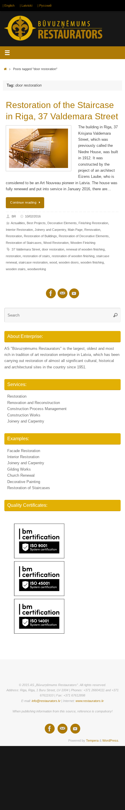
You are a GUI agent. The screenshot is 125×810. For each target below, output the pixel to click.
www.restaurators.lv (90, 701)
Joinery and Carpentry (50, 229)
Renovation (92, 229)
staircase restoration (33, 262)
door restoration (53, 249)
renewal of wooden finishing (85, 249)
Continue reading (23, 202)
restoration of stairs (36, 256)
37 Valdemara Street (26, 249)
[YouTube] (74, 293)
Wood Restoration (56, 242)
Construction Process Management (37, 409)
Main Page (75, 229)
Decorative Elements (62, 223)
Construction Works (23, 415)
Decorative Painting (23, 482)
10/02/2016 (33, 216)
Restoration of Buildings (40, 236)
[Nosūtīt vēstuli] (62, 293)
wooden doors (69, 262)
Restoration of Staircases (24, 242)
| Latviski (26, 5)
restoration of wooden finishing (73, 256)
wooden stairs (16, 269)
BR (14, 216)
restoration (13, 256)
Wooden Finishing (82, 242)
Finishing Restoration (93, 223)
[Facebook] (51, 293)
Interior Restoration (19, 229)
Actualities (18, 223)
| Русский (44, 5)
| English (9, 5)
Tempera (92, 740)
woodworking (36, 269)
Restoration (14, 236)
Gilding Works (19, 469)
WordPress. (110, 740)
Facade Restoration (23, 451)
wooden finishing (92, 262)
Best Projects (36, 223)
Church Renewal (21, 475)
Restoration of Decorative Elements (84, 236)
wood (53, 262)
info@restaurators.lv (46, 701)
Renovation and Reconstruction (33, 403)
